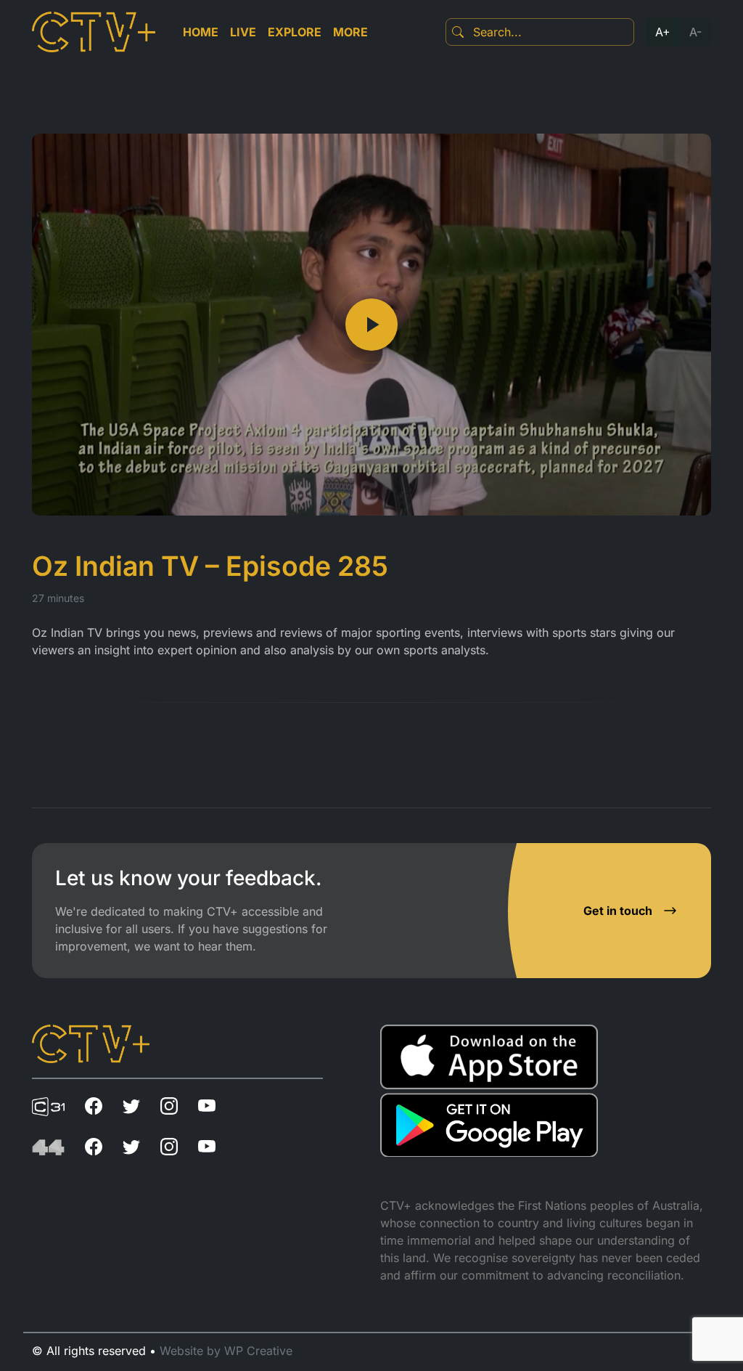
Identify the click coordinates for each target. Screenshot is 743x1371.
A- (695, 32)
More (350, 32)
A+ (662, 32)
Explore (294, 32)
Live (243, 32)
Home (200, 32)
